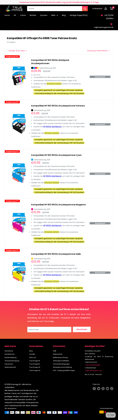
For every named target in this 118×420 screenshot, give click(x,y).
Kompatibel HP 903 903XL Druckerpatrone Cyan (56, 155)
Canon (23, 15)
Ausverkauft (100, 77)
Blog (64, 15)
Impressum (9, 364)
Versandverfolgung (12, 361)
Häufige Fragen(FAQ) (79, 15)
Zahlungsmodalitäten (61, 361)
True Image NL (34, 364)
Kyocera (43, 15)
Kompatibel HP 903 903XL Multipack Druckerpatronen (50, 62)
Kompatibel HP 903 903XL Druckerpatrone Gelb (56, 254)
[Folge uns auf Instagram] (103, 388)
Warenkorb (9, 351)
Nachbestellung (10, 357)
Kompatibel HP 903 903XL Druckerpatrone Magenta (58, 204)
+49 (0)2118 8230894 (108, 17)
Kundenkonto (10, 354)
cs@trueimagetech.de (103, 27)
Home (7, 15)
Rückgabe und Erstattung (62, 367)
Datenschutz (57, 354)
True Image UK (34, 367)
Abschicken (81, 329)
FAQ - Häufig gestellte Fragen (64, 370)
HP (15, 15)
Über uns (32, 357)
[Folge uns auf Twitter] (98, 388)
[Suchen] (85, 8)
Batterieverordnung (60, 357)
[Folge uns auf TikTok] (111, 388)
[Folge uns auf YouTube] (107, 388)
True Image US (34, 370)
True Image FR (34, 361)
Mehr (53, 15)
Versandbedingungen (61, 364)
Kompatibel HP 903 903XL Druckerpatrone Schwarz (58, 105)
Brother (33, 15)
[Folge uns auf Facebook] (94, 388)
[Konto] (106, 8)
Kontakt (32, 354)
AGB (54, 351)
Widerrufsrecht (10, 367)
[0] (111, 8)
